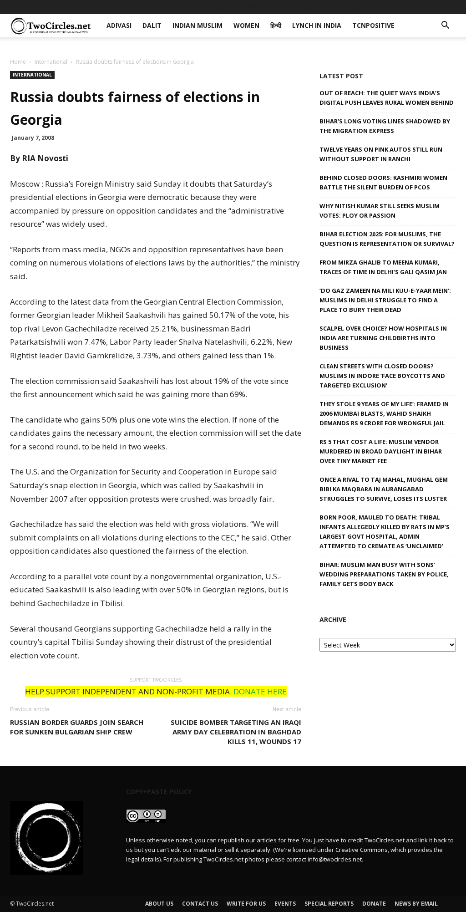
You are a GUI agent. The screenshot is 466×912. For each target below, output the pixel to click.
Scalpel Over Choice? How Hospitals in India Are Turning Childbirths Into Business (383, 338)
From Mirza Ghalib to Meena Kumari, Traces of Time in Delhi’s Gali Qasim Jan (383, 267)
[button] (445, 26)
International (51, 62)
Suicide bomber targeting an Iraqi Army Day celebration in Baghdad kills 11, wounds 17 (236, 732)
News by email (416, 903)
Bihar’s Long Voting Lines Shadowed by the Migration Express (384, 126)
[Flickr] (404, 7)
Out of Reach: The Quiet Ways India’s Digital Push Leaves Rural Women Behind (386, 98)
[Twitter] (434, 7)
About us (159, 903)
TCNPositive (346, 6)
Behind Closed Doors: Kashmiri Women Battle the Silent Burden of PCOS (383, 182)
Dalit (136, 6)
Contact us (200, 903)
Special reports (329, 903)
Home (18, 62)
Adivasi (107, 6)
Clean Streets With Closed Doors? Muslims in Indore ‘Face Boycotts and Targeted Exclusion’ (382, 375)
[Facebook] (389, 7)
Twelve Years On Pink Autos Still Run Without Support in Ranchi (380, 154)
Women (224, 6)
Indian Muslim (178, 6)
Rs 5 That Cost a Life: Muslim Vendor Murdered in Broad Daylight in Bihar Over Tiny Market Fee (380, 451)
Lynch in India (292, 6)
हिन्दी (252, 6)
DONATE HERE (260, 691)
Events (285, 903)
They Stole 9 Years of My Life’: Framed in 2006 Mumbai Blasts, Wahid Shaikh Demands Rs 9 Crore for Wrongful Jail (384, 413)
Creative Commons (361, 850)
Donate (374, 903)
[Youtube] (449, 7)
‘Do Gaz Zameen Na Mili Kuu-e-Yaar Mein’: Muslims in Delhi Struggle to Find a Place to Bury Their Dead (385, 300)
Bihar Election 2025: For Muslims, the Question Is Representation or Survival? (387, 239)
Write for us (246, 903)
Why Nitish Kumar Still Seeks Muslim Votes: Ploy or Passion (379, 210)
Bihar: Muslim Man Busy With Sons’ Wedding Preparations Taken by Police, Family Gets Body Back (384, 574)
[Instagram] (419, 7)
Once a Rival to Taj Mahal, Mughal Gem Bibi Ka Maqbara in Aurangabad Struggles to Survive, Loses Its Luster (383, 489)
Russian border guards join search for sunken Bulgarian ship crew (76, 727)
